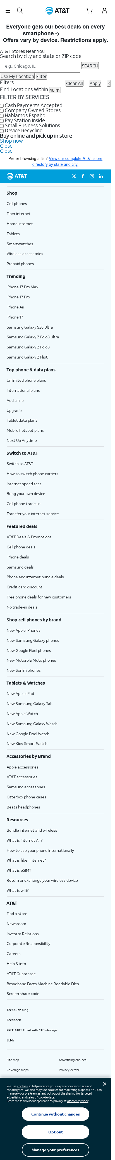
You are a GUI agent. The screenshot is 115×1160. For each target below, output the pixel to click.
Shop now (11, 140)
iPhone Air (15, 307)
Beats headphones (23, 807)
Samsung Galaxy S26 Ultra (30, 327)
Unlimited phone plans (26, 380)
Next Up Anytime (22, 440)
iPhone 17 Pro (18, 297)
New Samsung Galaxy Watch (32, 723)
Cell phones (17, 203)
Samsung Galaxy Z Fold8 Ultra (33, 336)
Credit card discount (24, 587)
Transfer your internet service (33, 513)
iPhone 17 (15, 317)
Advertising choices (72, 1060)
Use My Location (17, 76)
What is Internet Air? (24, 840)
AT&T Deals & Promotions (29, 536)
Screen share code (23, 993)
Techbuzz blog (17, 1010)
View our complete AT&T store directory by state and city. (67, 161)
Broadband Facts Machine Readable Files (43, 983)
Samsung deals (20, 567)
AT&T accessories (22, 776)
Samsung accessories (26, 786)
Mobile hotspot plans (25, 430)
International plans (23, 390)
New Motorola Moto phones (31, 660)
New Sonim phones (24, 670)
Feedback (14, 1020)
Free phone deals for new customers (39, 597)
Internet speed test (24, 483)
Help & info (16, 963)
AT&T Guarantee (21, 973)
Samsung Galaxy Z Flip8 (27, 357)
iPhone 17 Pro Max (22, 286)
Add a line (15, 400)
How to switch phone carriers (32, 473)
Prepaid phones (20, 263)
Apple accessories (23, 767)
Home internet (20, 223)
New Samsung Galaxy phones (33, 640)
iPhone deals (18, 557)
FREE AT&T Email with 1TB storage (32, 1030)
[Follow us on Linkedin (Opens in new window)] (100, 176)
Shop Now (74, 33)
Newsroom (16, 923)
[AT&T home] (57, 11)
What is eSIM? (19, 870)
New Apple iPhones (23, 630)
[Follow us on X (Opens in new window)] (74, 176)
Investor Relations (23, 933)
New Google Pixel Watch (28, 733)
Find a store (17, 913)
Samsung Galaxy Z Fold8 (28, 347)
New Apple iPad (20, 693)
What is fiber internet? (26, 860)
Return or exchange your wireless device (42, 880)
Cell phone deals (21, 547)
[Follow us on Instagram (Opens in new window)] (91, 176)
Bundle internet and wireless (32, 830)
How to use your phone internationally (40, 850)
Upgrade (14, 410)
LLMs (10, 1040)
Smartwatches (20, 243)
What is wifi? (17, 890)
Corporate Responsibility (28, 943)
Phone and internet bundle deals (35, 576)
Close (6, 145)
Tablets (13, 233)
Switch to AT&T (20, 463)
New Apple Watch (22, 713)
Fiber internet (19, 213)
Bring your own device (26, 493)
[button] (7, 10)
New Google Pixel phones (29, 650)
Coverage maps (17, 1070)
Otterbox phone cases (26, 797)
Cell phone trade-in (23, 503)
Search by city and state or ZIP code (41, 56)
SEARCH (90, 66)
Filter (41, 76)
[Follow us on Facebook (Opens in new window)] (83, 176)
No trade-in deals (22, 607)
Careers (14, 953)
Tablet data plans (22, 420)
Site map (13, 1060)
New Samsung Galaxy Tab (29, 703)
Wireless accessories (25, 253)
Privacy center (69, 1070)
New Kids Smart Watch (27, 743)
